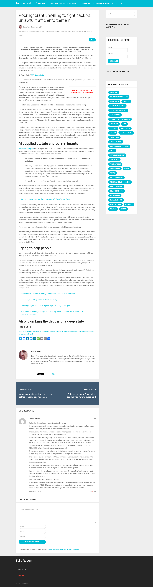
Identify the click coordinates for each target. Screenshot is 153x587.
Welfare (113, 209)
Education (114, 124)
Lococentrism (115, 142)
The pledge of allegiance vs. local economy (39, 299)
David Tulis (26, 27)
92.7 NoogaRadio (37, 75)
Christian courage (117, 106)
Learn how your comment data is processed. (64, 549)
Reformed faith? (116, 177)
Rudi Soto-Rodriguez (26, 149)
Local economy (81, 31)
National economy (117, 155)
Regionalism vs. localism (120, 182)
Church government (118, 110)
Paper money (115, 168)
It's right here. (20, 575)
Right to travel (116, 186)
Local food (114, 137)
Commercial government (120, 119)
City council (115, 115)
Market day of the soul (119, 146)
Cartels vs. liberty (38, 31)
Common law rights (60, 31)
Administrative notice (26, 31)
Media (112, 151)
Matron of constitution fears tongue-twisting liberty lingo (45, 199)
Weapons (128, 204)
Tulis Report (23, 3)
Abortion (113, 92)
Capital (126, 101)
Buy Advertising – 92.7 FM (107, 3)
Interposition (72, 31)
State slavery (115, 204)
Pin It (54, 374)
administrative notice (119, 97)
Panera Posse (115, 164)
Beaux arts (114, 101)
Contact (87, 3)
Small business (116, 200)
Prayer (112, 173)
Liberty (113, 133)
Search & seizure (116, 191)
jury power (125, 128)
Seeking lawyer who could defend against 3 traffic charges (45, 305)
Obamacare (114, 159)
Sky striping (115, 195)
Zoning (123, 209)
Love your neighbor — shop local (63, 3)
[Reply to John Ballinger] (95, 419)
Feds (124, 124)
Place (126, 168)
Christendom (49, 31)
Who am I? (42, 3)
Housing (113, 128)
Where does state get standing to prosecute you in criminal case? (48, 293)
